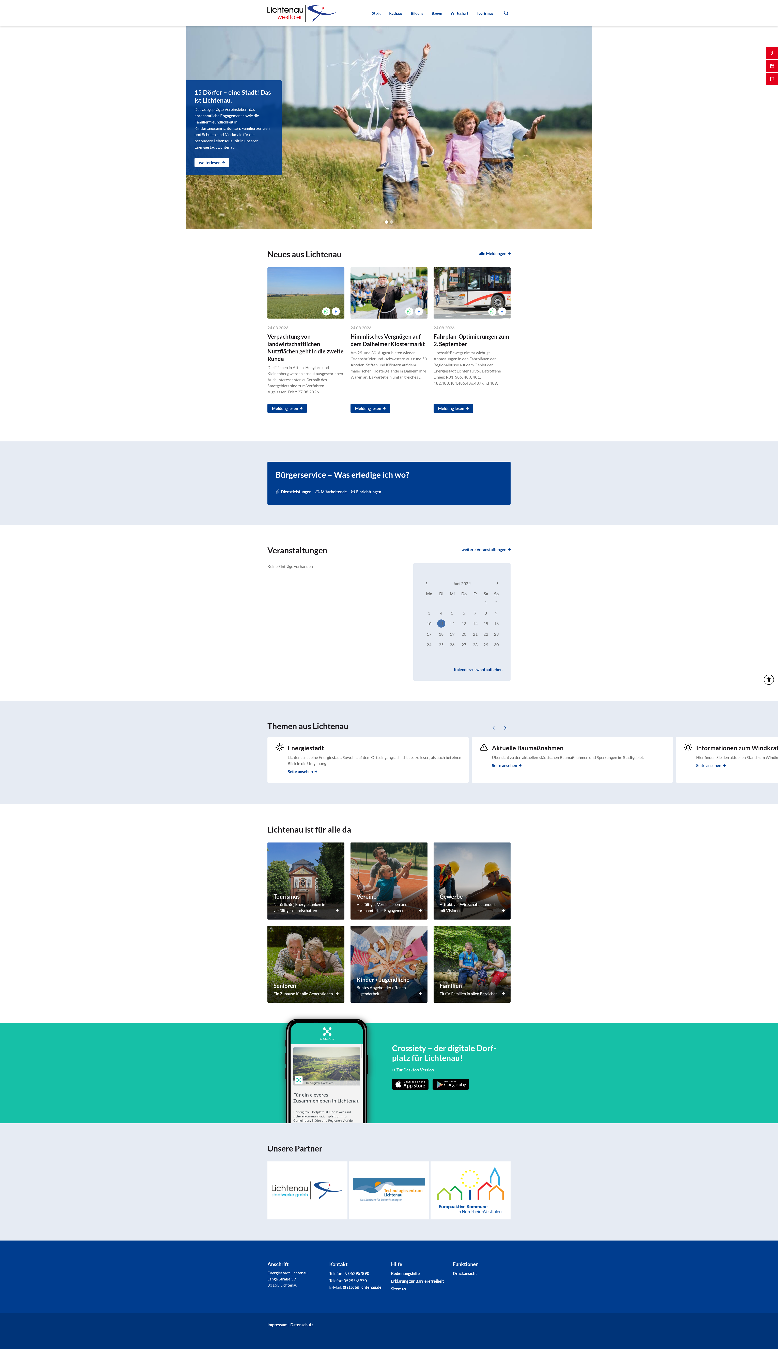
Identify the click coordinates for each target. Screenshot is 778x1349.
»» (489, 583)
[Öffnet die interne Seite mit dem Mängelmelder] (772, 79)
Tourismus (485, 13)
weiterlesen (209, 162)
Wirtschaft (459, 13)
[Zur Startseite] (301, 13)
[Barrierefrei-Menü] (769, 680)
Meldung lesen (285, 408)
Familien (451, 985)
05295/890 (358, 1273)
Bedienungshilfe (405, 1273)
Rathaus (395, 13)
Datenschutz (301, 1324)
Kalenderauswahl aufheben (478, 669)
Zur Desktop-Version (415, 1069)
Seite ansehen (300, 771)
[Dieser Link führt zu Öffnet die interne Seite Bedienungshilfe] (772, 53)
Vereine (366, 896)
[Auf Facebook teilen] (336, 311)
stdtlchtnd (363, 1287)
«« (434, 583)
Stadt (376, 13)
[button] (506, 12)
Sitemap (398, 1288)
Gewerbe (451, 896)
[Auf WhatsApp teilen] (326, 311)
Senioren (285, 985)
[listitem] (307, 1190)
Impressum (277, 1324)
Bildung (417, 13)
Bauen (437, 13)
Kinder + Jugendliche (383, 979)
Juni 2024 (462, 583)
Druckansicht (465, 1273)
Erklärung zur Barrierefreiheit (417, 1281)
